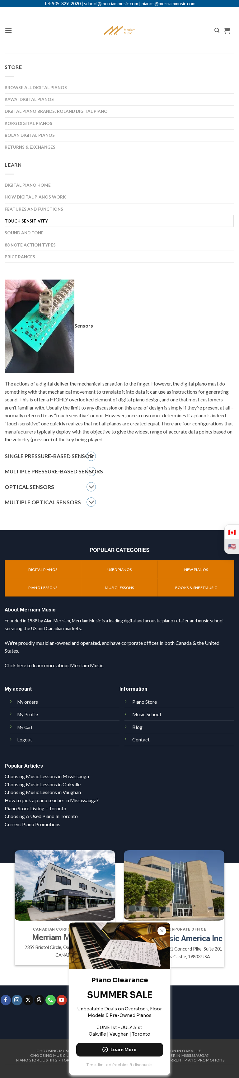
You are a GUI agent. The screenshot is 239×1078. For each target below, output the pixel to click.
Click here (15, 665)
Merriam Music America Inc (174, 938)
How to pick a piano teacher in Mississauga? (52, 800)
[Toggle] (91, 486)
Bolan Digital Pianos (30, 135)
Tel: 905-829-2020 (62, 3)
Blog (137, 727)
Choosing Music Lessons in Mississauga (47, 776)
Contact (141, 739)
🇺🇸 (232, 546)
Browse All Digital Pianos (36, 87)
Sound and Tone (24, 232)
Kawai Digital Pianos (29, 99)
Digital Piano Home (28, 185)
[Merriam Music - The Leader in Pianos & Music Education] (119, 31)
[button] (8, 30)
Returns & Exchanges (30, 147)
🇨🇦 (232, 532)
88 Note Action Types (30, 244)
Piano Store (144, 702)
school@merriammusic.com (111, 3)
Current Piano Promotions (32, 824)
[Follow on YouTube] (62, 1000)
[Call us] (50, 1000)
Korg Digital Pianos (28, 123)
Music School (146, 714)
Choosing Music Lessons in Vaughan (43, 792)
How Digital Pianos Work (35, 196)
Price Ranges (20, 256)
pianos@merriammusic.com (168, 3)
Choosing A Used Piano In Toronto (41, 816)
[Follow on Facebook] (6, 1000)
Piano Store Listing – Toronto (35, 808)
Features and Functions (34, 209)
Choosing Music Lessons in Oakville (43, 784)
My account (18, 689)
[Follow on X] (28, 1000)
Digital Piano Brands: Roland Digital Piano (56, 111)
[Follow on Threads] (39, 1000)
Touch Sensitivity (26, 220)
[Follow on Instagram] (17, 1000)
